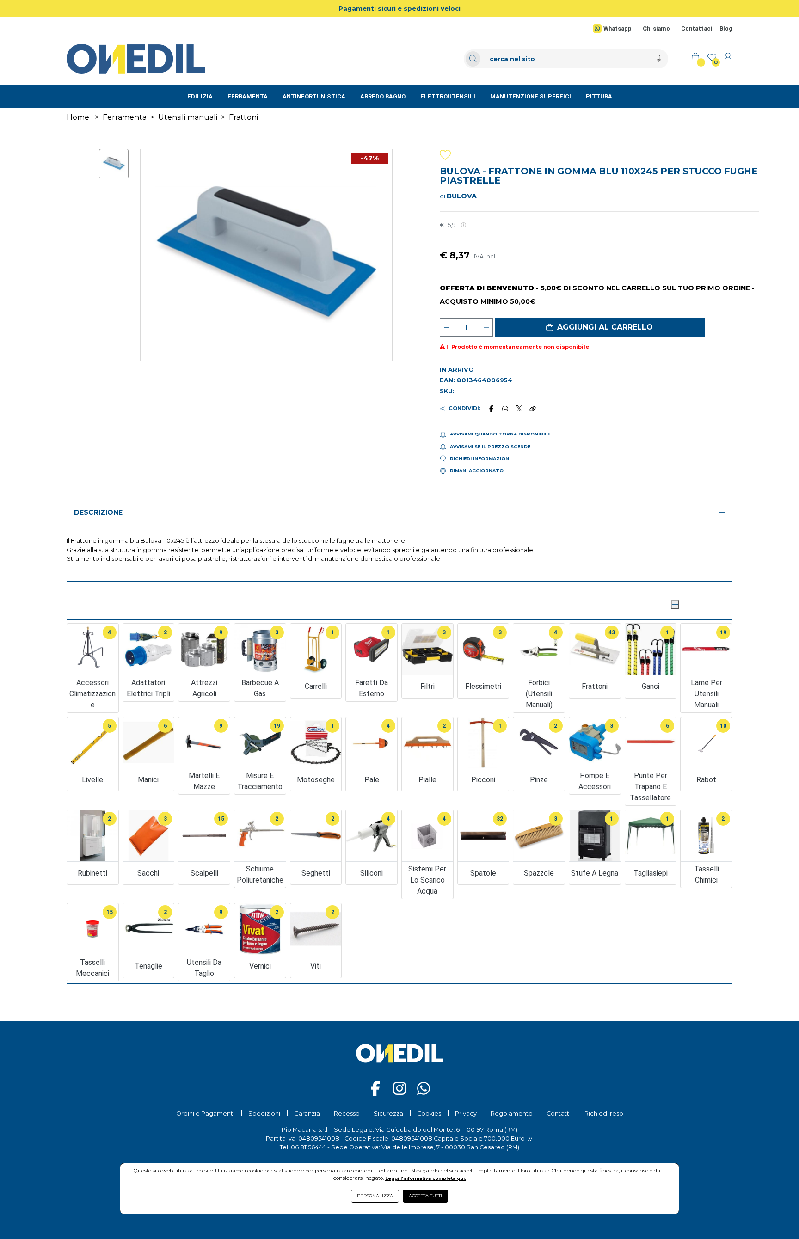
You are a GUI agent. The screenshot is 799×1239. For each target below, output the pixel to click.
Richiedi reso (603, 1113)
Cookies (429, 1113)
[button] (600, 327)
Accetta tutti (425, 1195)
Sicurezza (388, 1113)
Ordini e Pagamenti (205, 1113)
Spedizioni (264, 1113)
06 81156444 (308, 1147)
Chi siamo (656, 28)
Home (78, 117)
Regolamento (512, 1113)
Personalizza (375, 1195)
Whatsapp (617, 28)
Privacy (466, 1113)
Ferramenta (125, 117)
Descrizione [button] (98, 512)
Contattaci (696, 28)
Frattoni (243, 117)
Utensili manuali (187, 117)
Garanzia (307, 1113)
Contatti (559, 1113)
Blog (725, 28)
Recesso (347, 1113)
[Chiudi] (675, 604)
